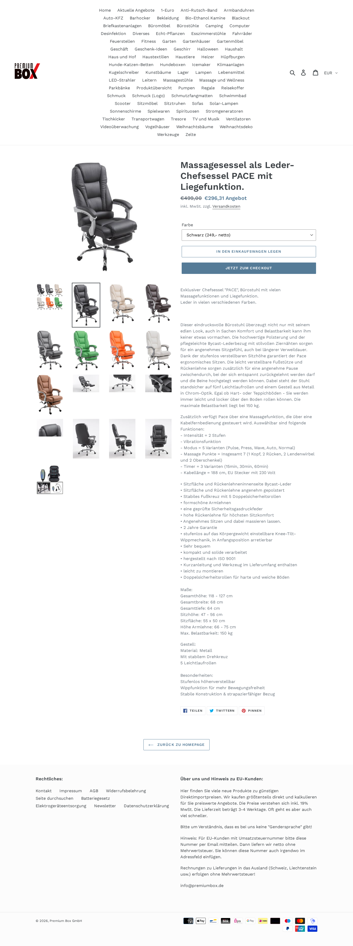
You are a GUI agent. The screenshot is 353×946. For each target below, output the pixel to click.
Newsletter (105, 805)
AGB (94, 790)
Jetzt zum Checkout (249, 268)
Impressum (70, 790)
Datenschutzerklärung (146, 805)
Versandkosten (226, 206)
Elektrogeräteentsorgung (61, 805)
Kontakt (44, 790)
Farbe (187, 224)
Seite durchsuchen (54, 798)
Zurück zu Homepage (180, 745)
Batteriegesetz (95, 798)
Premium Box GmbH (66, 921)
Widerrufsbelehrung (126, 790)
